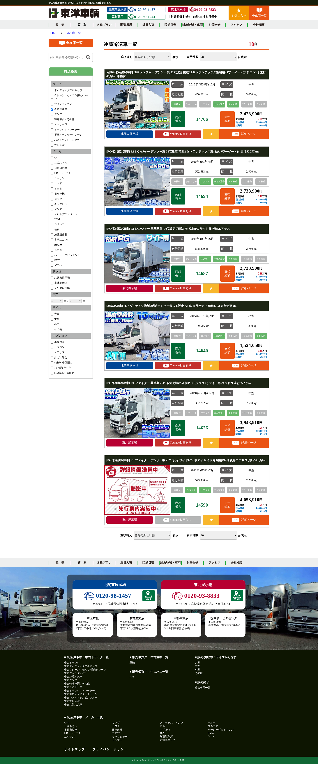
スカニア (59, 250)
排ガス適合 (60, 357)
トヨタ (58, 188)
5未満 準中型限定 (64, 373)
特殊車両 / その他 (64, 119)
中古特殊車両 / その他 (77, 683)
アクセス (237, 24)
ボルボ (58, 244)
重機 (132, 662)
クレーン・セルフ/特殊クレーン (71, 97)
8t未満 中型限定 (63, 362)
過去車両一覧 (202, 687)
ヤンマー (59, 209)
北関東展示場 (62, 277)
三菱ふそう (60, 163)
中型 (56, 319)
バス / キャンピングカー (68, 140)
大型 (56, 314)
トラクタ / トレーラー (67, 129)
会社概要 (259, 24)
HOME (53, 33)
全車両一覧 (259, 15)
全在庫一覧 (73, 33)
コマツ (58, 199)
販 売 (60, 24)
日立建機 (59, 193)
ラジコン (59, 347)
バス (132, 677)
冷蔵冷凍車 (60, 109)
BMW (57, 260)
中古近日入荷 (72, 701)
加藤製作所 (60, 234)
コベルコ (59, 224)
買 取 (82, 562)
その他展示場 (62, 288)
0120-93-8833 (205, 10)
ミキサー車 (60, 124)
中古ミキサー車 (73, 687)
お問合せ (214, 24)
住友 (56, 229)
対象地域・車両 (192, 24)
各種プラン (104, 24)
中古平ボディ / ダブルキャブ (80, 666)
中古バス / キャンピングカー (80, 697)
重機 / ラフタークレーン (68, 134)
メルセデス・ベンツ (65, 214)
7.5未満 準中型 (62, 367)
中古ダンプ (70, 680)
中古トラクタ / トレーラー (79, 690)
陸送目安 (170, 24)
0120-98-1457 (144, 10)
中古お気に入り (73, 704)
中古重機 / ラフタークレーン (80, 694)
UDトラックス (62, 173)
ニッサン (59, 178)
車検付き (59, 342)
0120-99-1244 (144, 17)
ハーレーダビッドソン (67, 255)
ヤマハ (58, 265)
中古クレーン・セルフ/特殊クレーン (85, 669)
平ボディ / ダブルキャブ (68, 90)
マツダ (58, 183)
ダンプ (58, 114)
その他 (58, 329)
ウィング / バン (63, 104)
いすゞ (58, 157)
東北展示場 (60, 282)
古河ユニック (62, 239)
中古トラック (72, 662)
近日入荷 (148, 24)
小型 (56, 324)
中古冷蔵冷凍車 (73, 676)
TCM (57, 219)
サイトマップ (74, 749)
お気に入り (239, 15)
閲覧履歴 (126, 24)
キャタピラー (62, 204)
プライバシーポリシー (110, 749)
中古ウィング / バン (75, 673)
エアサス (59, 352)
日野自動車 (60, 168)
